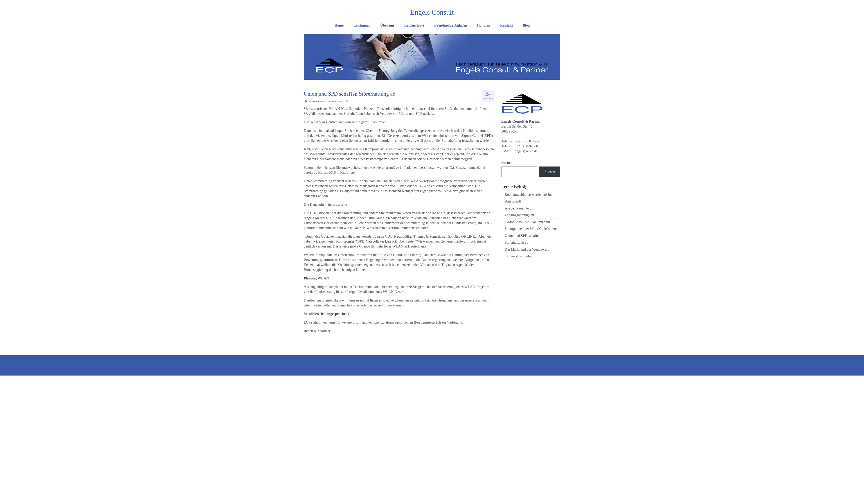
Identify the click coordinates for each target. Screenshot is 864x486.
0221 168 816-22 (527, 141)
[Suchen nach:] (534, 4)
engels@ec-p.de (526, 151)
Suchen (507, 163)
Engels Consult (432, 12)
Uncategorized (334, 101)
